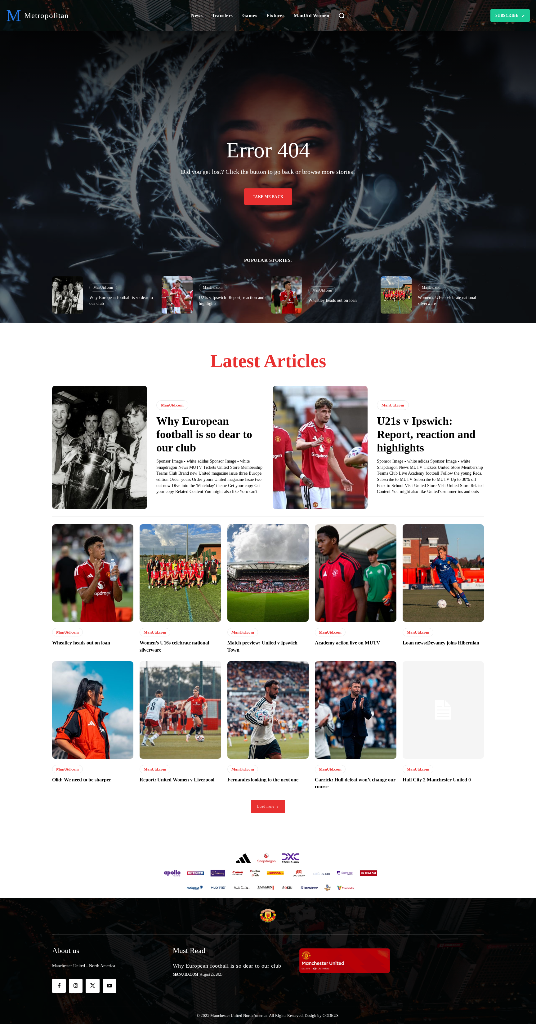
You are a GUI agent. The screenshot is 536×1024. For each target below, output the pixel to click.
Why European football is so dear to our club (204, 434)
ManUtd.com (103, 287)
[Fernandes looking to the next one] (268, 710)
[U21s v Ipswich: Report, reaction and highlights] (177, 295)
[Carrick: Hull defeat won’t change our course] (355, 710)
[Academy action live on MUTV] (355, 573)
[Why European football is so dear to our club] (67, 295)
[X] (92, 986)
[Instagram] (76, 986)
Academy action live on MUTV (347, 642)
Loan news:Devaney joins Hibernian (441, 642)
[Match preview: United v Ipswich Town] (268, 573)
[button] (341, 15)
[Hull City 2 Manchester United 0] (443, 710)
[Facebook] (59, 986)
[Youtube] (109, 986)
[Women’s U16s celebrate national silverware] (396, 295)
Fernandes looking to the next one (262, 779)
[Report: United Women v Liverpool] (180, 710)
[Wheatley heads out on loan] (286, 295)
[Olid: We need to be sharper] (92, 710)
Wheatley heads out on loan (332, 300)
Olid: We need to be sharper (81, 779)
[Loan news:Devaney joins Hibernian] (443, 573)
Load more (266, 806)
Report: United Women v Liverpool (177, 779)
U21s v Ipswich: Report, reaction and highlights (426, 434)
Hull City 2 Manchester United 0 (437, 779)
